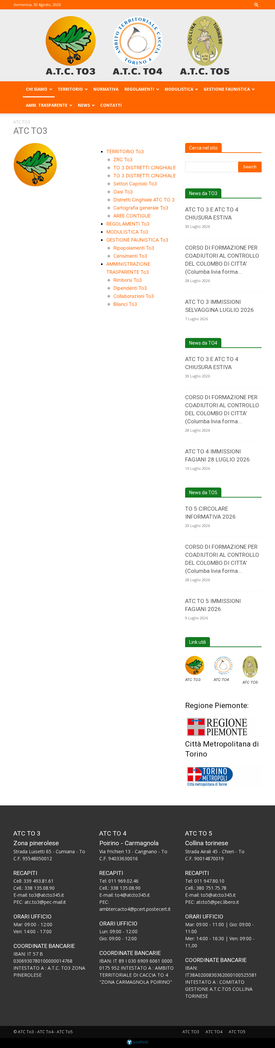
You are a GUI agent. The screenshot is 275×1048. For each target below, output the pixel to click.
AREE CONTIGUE (132, 216)
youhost (140, 1041)
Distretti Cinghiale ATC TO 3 (144, 199)
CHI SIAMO (36, 89)
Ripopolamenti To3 (133, 248)
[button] (257, 4)
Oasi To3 (123, 191)
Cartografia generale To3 (140, 207)
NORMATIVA (105, 89)
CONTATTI (111, 105)
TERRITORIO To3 (125, 151)
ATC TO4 (221, 679)
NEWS (84, 105)
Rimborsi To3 (127, 280)
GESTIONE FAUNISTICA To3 (137, 240)
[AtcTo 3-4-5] (137, 45)
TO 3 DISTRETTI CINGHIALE (144, 167)
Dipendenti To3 (130, 288)
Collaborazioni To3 (133, 296)
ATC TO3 (193, 679)
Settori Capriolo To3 (135, 183)
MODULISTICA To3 (127, 232)
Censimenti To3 (130, 256)
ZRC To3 (122, 159)
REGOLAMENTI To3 (128, 224)
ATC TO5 (250, 682)
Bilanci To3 (125, 304)
